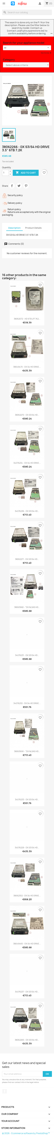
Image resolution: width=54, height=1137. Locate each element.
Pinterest (26, 185)
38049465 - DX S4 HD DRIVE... (27, 943)
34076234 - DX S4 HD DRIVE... (27, 463)
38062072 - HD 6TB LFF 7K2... (27, 318)
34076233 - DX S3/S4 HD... (27, 799)
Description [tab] (14, 227)
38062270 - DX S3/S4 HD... (27, 415)
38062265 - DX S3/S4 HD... (27, 1040)
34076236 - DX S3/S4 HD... (27, 511)
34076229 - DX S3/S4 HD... (27, 847)
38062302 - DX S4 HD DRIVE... (27, 895)
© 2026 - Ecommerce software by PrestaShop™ (26, 1133)
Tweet (19, 185)
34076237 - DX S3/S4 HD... (27, 991)
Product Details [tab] (33, 227)
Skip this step (45, 53)
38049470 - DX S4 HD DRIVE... (27, 367)
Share (12, 185)
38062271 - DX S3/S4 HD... (27, 559)
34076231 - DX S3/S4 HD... (27, 655)
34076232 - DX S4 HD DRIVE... (27, 703)
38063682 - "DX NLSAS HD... (27, 607)
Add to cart (26, 172)
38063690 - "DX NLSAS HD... (27, 751)
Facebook (4, 1091)
